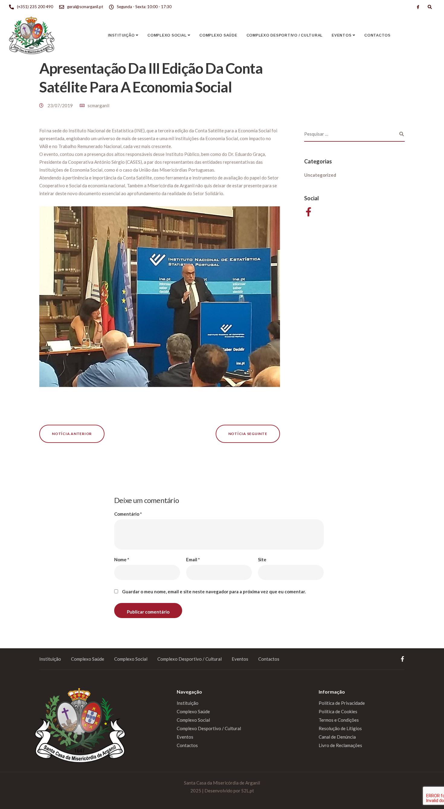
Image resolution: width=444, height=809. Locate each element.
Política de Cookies (338, 711)
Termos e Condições (339, 720)
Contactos (377, 35)
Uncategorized (320, 175)
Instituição (121, 35)
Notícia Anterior (72, 433)
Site (262, 559)
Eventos (341, 35)
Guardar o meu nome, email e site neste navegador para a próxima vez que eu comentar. (214, 591)
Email (193, 559)
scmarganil (98, 105)
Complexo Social (166, 35)
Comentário (128, 514)
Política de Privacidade (342, 703)
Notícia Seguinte (247, 433)
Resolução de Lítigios (340, 728)
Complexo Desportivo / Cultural (284, 35)
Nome (121, 559)
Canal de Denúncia (337, 737)
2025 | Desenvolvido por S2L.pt (222, 790)
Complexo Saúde (218, 35)
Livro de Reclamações (340, 745)
